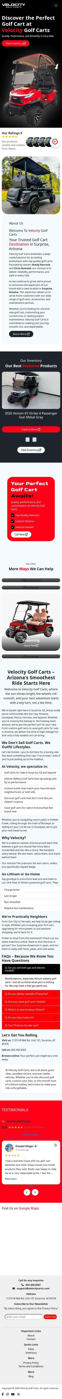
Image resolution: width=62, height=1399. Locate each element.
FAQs (31, 1349)
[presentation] (27, 438)
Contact (31, 1339)
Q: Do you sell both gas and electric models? (25, 969)
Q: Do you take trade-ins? (19, 1017)
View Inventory (14, 43)
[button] (25, 1185)
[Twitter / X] (18, 1394)
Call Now (20, 534)
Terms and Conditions (31, 1366)
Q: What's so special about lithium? (25, 1009)
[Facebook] (3, 1394)
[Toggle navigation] (56, 5)
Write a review (31, 1134)
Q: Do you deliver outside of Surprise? (26, 993)
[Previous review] (27, 1192)
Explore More (30, 429)
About (31, 1335)
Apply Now (30, 645)
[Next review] (35, 1192)
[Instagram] (7, 1394)
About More (20, 334)
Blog (31, 1376)
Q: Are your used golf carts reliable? (25, 1001)
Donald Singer (24, 1146)
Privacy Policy (31, 1362)
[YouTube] (13, 1394)
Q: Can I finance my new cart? (22, 1025)
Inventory (31, 1352)
